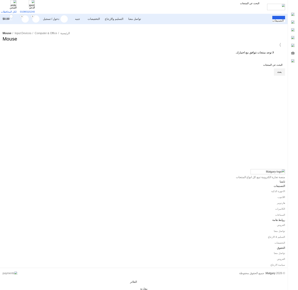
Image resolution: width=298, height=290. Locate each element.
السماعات (280, 214)
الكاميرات (280, 208)
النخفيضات (280, 242)
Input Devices (22, 33)
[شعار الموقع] (276, 6)
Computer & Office (45, 33)
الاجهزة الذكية (278, 191)
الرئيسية (65, 33)
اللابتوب (281, 197)
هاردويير (281, 203)
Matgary (270, 273)
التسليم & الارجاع (276, 237)
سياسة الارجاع (278, 264)
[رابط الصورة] (268, 171)
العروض (281, 225)
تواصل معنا (279, 231)
